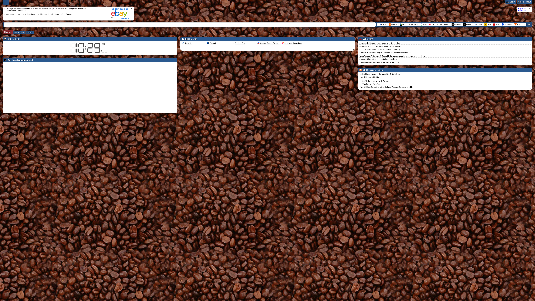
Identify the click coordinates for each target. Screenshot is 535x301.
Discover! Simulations (293, 43)
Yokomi (213, 43)
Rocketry (188, 43)
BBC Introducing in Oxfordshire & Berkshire (381, 74)
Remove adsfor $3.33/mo (522, 9)
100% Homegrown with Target (375, 81)
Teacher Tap (240, 43)
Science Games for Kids (269, 43)
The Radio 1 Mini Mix (371, 84)
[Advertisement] (54, 13)
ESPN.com (368, 38)
